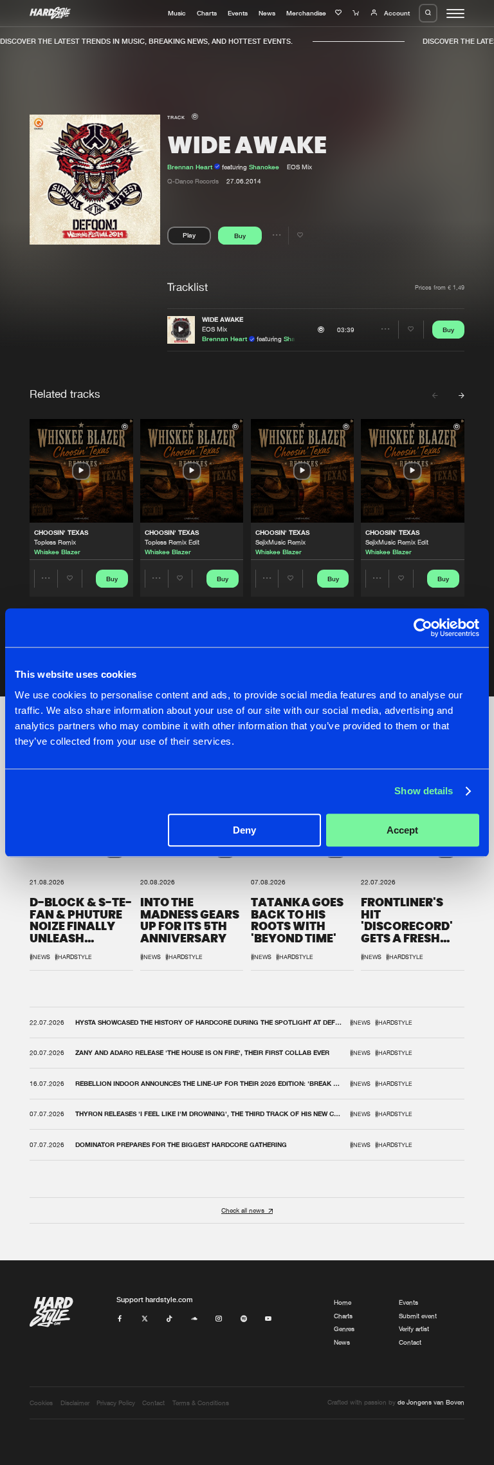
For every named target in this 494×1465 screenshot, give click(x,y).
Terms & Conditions (200, 1402)
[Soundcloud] (194, 1319)
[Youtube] (268, 1319)
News (267, 13)
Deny (244, 830)
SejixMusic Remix (280, 542)
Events (238, 13)
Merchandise (306, 13)
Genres (344, 1328)
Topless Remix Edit (172, 542)
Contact (410, 1342)
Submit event (418, 1316)
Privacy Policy (115, 1402)
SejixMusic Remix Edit (396, 542)
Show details (423, 790)
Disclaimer (74, 1402)
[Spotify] (244, 1319)
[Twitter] (145, 1319)
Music (177, 13)
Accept (402, 830)
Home (342, 1302)
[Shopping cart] (356, 13)
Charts (207, 13)
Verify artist (414, 1328)
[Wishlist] (339, 13)
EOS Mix (214, 329)
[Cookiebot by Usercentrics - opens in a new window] (423, 627)
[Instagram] (218, 1319)
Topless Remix (55, 542)
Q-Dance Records (193, 181)
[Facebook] (119, 1319)
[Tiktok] (169, 1319)
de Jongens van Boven (431, 1402)
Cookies (41, 1402)
